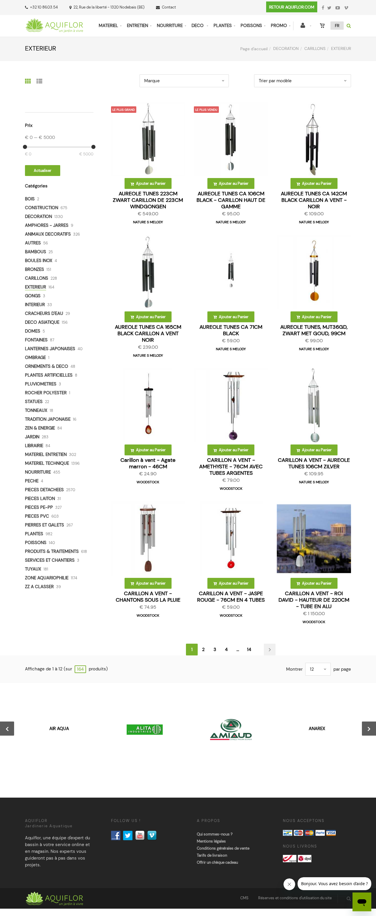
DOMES (32, 331)
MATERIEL (108, 25)
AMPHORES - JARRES (46, 225)
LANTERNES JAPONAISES (50, 349)
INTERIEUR (35, 305)
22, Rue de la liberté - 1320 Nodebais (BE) (109, 7)
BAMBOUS (35, 252)
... (237, 649)
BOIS (30, 199)
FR (337, 25)
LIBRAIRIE (34, 446)
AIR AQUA (59, 729)
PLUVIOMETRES (40, 384)
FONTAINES (36, 340)
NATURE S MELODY (148, 222)
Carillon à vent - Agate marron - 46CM (147, 463)
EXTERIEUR (35, 287)
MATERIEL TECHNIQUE (47, 463)
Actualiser (42, 170)
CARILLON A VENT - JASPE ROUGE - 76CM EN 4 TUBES (231, 596)
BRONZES (34, 269)
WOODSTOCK (148, 482)
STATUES (34, 402)
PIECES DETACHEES (44, 490)
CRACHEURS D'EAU (44, 313)
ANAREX (317, 729)
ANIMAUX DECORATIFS (48, 234)
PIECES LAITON (40, 498)
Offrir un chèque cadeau (217, 862)
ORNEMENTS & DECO (46, 366)
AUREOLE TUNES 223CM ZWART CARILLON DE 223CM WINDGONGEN (148, 200)
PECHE (31, 481)
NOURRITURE (170, 25)
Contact (169, 7)
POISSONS (251, 25)
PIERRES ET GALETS (44, 525)
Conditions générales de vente (223, 848)
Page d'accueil (254, 48)
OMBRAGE (35, 357)
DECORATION (286, 48)
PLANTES (223, 25)
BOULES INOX (38, 261)
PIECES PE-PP (39, 507)
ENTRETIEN (137, 25)
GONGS (33, 296)
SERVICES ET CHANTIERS (50, 560)
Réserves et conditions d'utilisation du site (295, 897)
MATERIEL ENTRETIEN (46, 454)
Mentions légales (211, 841)
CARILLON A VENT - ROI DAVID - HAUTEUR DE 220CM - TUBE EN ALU (313, 600)
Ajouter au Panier (150, 183)
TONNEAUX (36, 410)
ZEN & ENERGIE (40, 428)
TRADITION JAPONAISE (47, 419)
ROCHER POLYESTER (46, 393)
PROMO (279, 25)
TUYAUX (33, 569)
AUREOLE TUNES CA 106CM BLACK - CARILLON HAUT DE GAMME (231, 200)
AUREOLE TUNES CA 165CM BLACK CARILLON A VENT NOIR (148, 333)
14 (249, 649)
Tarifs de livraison (212, 855)
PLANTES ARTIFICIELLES (49, 375)
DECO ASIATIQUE (42, 322)
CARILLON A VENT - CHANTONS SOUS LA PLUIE (148, 596)
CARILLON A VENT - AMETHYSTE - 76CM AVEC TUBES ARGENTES (231, 467)
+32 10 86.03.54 (44, 7)
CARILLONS (314, 48)
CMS (244, 897)
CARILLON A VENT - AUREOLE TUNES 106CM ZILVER (314, 463)
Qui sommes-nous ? (215, 834)
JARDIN (32, 437)
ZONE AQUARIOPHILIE (46, 578)
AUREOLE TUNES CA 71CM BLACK (230, 330)
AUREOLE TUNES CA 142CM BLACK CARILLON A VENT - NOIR (314, 200)
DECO (198, 25)
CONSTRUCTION (41, 208)
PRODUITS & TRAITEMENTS (52, 551)
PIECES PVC (37, 516)
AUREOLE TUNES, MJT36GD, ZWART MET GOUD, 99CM (314, 330)
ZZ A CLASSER (39, 587)
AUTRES (33, 243)
